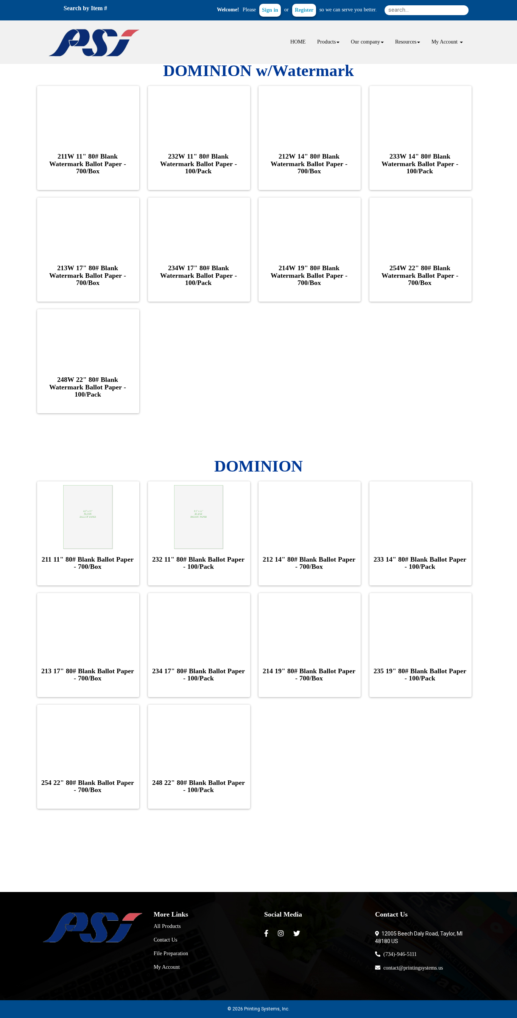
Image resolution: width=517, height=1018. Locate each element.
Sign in (270, 10)
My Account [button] (445, 42)
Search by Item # (85, 8)
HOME (298, 42)
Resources (405, 42)
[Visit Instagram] (282, 933)
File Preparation (171, 953)
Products (326, 42)
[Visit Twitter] (297, 933)
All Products (167, 926)
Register (304, 10)
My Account (167, 967)
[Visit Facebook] (267, 933)
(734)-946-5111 (398, 954)
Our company (365, 42)
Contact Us (165, 940)
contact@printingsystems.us (411, 968)
